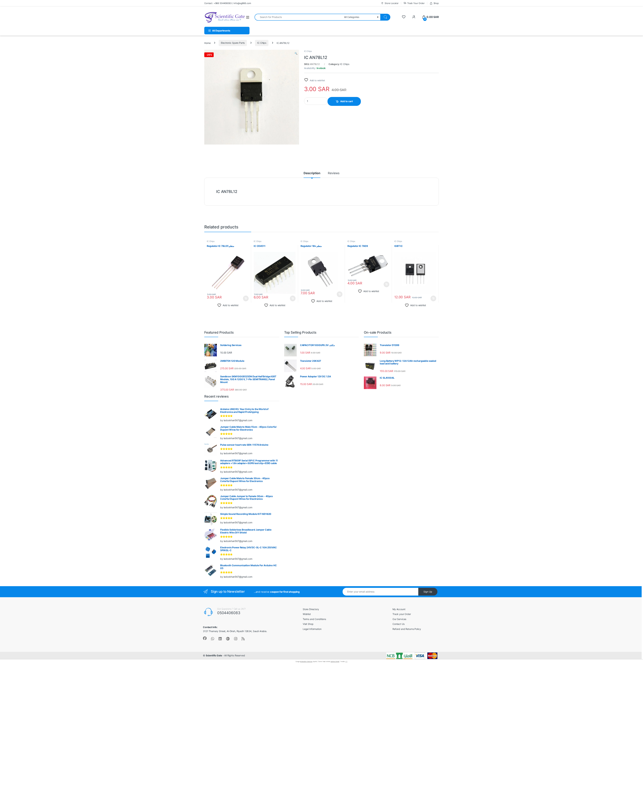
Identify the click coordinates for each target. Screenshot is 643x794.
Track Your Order (416, 3)
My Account (398, 609)
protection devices (306, 661)
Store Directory (311, 609)
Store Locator (392, 3)
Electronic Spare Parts (233, 42)
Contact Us (398, 624)
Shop (436, 3)
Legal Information (312, 629)
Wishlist (307, 614)
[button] (296, 53)
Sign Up (427, 591)
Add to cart (346, 101)
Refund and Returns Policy (406, 629)
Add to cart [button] (246, 298)
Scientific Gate (214, 655)
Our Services (399, 619)
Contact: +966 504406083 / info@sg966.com (227, 3)
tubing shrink (335, 661)
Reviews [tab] (333, 173)
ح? (346, 661)
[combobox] (298, 17)
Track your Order (401, 614)
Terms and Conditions (314, 619)
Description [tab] (312, 173)
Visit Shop (308, 624)
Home (207, 42)
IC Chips (261, 42)
